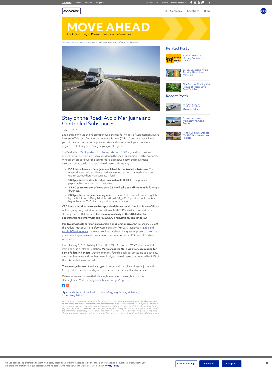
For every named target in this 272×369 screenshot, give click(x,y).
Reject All (209, 363)
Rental (78, 2)
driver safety (105, 292)
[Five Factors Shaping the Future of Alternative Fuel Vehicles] (173, 88)
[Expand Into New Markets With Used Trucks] (173, 122)
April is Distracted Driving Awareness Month (193, 58)
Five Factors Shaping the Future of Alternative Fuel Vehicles (196, 87)
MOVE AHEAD (108, 27)
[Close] (267, 363)
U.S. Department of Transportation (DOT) (103, 152)
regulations (120, 292)
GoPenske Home (69, 42)
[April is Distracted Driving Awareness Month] (173, 59)
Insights (82, 42)
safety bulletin (74, 292)
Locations (193, 11)
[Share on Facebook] (63, 285)
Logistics (100, 2)
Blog (207, 11)
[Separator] (67, 285)
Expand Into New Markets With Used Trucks (193, 121)
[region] (136, 363)
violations (133, 292)
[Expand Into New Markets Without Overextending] (173, 108)
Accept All (231, 363)
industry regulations (72, 295)
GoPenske (66, 2)
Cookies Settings (186, 363)
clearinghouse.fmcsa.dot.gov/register (107, 280)
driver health (90, 292)
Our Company (173, 11)
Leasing (88, 2)
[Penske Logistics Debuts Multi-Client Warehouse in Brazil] (173, 136)
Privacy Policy (112, 365)
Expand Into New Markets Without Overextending (192, 106)
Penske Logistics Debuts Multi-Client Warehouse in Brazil (196, 135)
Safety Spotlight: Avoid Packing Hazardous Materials (195, 72)
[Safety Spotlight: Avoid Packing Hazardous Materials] (173, 73)
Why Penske (152, 2)
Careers (164, 2)
